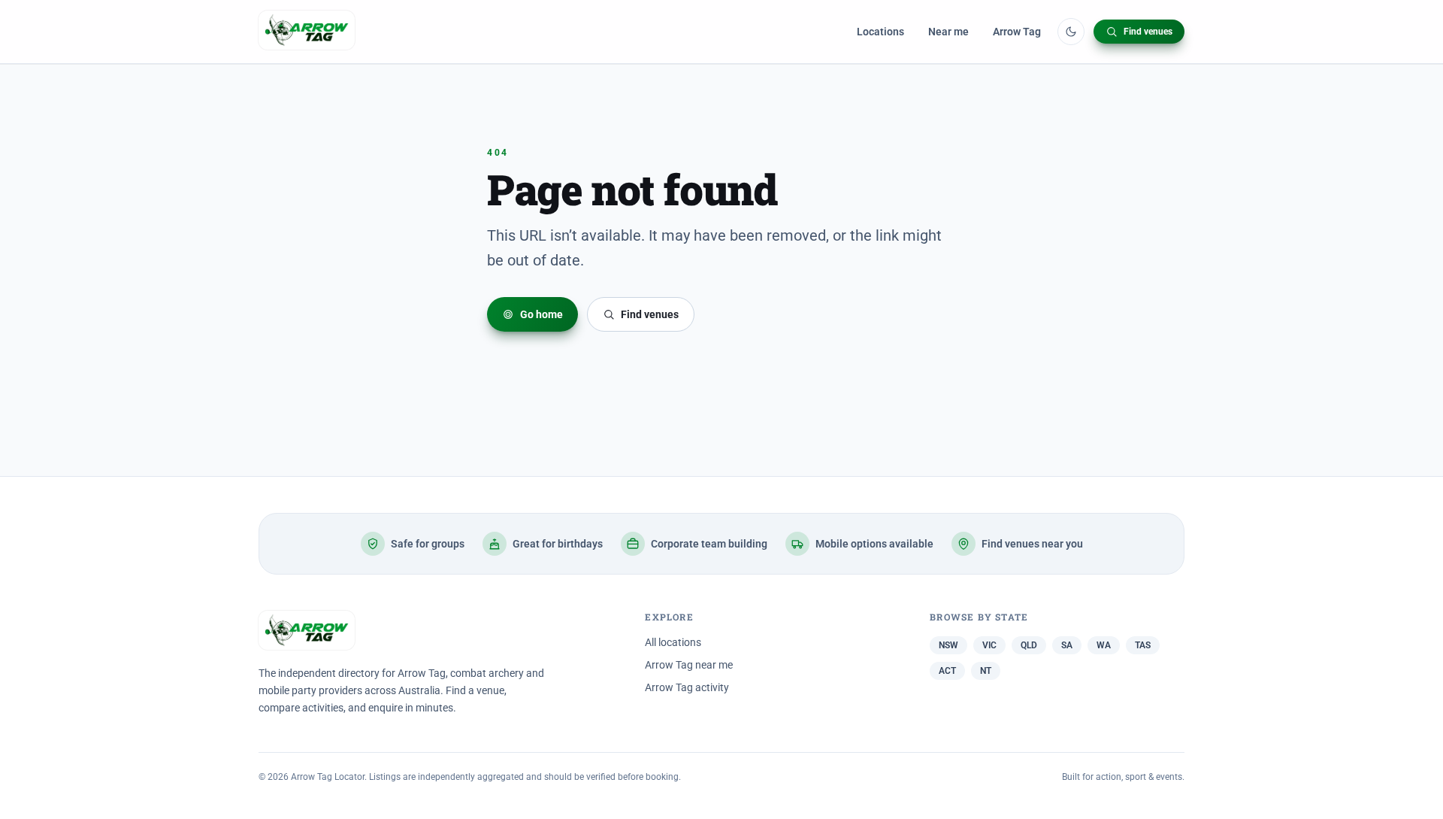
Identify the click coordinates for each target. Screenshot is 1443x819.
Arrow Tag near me (689, 665)
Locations (880, 32)
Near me (948, 32)
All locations (673, 642)
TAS (1143, 645)
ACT (947, 671)
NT (985, 671)
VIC (989, 645)
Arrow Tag (1017, 32)
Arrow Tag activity (687, 687)
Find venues (1148, 31)
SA (1066, 645)
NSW (948, 645)
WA (1104, 645)
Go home (541, 314)
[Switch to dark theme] (1071, 31)
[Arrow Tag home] (307, 32)
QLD (1029, 645)
